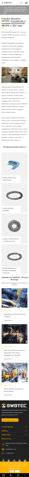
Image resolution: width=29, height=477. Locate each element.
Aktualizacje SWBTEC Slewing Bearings (14, 278)
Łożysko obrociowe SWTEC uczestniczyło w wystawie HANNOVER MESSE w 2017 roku (15, 11)
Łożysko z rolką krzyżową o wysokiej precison (10, 240)
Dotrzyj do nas (6, 438)
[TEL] (11, 475)
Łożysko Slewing (7, 427)
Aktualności (10, 7)
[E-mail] (3, 475)
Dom (5, 7)
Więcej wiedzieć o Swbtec (10, 420)
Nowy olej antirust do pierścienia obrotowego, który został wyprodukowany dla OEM (14, 352)
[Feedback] (18, 475)
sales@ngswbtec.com (10, 449)
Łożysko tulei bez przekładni (7, 209)
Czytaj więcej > (8, 320)
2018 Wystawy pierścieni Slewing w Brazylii (14, 315)
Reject (11, 471)
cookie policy (11, 468)
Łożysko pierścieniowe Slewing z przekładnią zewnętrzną (9, 270)
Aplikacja (5, 431)
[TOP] (25, 475)
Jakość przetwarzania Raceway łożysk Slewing (13, 390)
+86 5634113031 (9, 453)
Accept (17, 471)
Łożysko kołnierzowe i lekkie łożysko (9, 179)
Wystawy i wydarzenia (20, 7)
